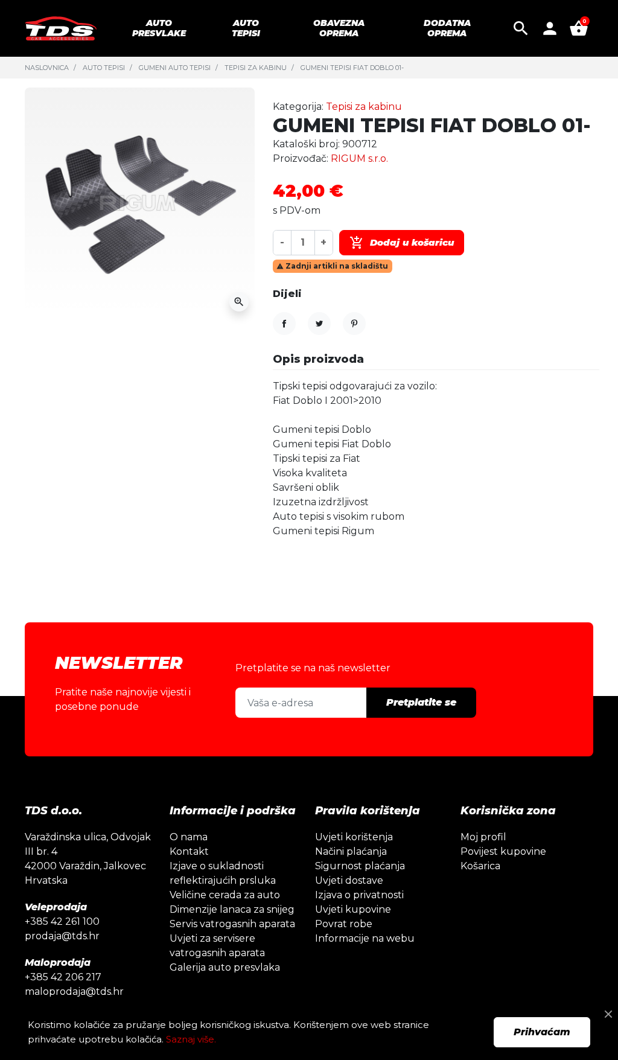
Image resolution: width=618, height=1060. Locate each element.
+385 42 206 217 (63, 977)
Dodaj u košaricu (401, 242)
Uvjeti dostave (349, 880)
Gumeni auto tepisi (175, 67)
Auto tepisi (104, 67)
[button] (520, 28)
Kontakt (189, 851)
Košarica (480, 866)
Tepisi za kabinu (256, 67)
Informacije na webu (365, 938)
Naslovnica (47, 67)
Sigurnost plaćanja (360, 866)
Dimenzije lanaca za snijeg (232, 909)
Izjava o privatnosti (359, 895)
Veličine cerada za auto (225, 895)
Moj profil (483, 837)
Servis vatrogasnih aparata (232, 924)
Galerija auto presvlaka (225, 967)
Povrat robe (343, 924)
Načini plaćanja (351, 851)
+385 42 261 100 (62, 921)
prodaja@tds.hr (62, 936)
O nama (189, 837)
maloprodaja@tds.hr (74, 991)
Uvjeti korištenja (354, 837)
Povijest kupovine (503, 851)
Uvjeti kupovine (353, 909)
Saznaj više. (191, 1039)
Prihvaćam (542, 1032)
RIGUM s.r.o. (359, 158)
